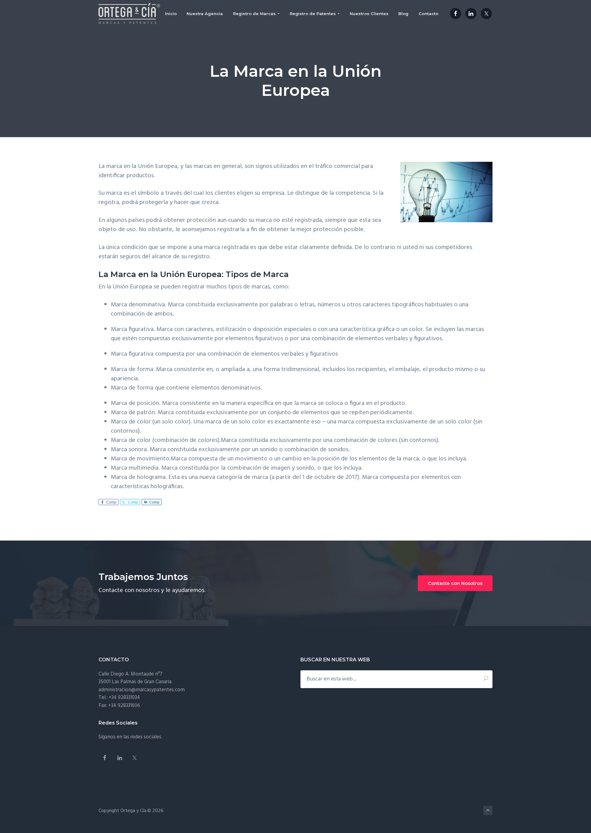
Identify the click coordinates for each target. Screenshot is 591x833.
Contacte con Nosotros (455, 583)
